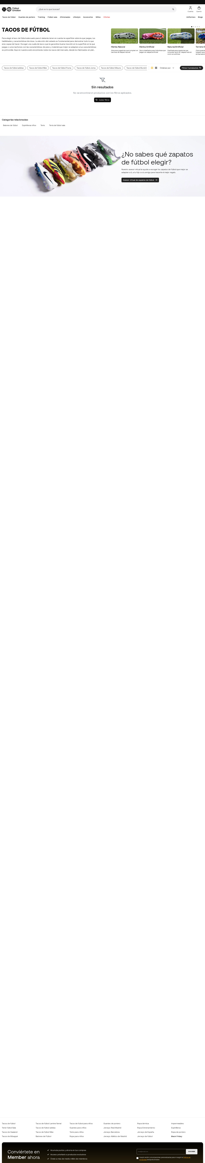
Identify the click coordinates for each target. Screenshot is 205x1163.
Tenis (43, 125)
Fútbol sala (52, 17)
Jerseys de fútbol (144, 1136)
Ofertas (106, 17)
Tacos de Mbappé (10, 1136)
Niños (98, 17)
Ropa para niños (77, 1136)
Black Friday (176, 1136)
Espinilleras (176, 1128)
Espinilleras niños (29, 125)
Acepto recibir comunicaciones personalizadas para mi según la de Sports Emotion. (164, 1158)
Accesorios (88, 17)
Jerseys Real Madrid (112, 1128)
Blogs (200, 17)
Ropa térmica (143, 1123)
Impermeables (177, 1123)
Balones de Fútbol (43, 1136)
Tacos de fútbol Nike (44, 1132)
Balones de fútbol (10, 125)
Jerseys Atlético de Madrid (115, 1136)
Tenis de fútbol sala (57, 125)
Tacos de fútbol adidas (46, 1128)
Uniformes (190, 17)
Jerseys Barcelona (111, 1132)
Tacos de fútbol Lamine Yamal (48, 1123)
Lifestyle (76, 17)
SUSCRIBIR (191, 1151)
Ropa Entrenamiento (146, 1128)
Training (41, 17)
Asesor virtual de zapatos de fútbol (139, 180)
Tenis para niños (77, 1132)
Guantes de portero (26, 17)
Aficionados (65, 17)
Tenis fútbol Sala (9, 1128)
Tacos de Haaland (9, 1132)
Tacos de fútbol (9, 17)
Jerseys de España (145, 1132)
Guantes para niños (78, 1128)
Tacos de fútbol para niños (81, 1123)
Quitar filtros (103, 100)
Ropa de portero (178, 1132)
